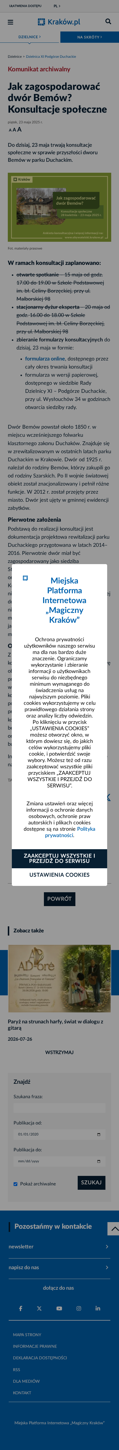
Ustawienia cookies (59, 875)
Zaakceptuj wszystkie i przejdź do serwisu (59, 859)
